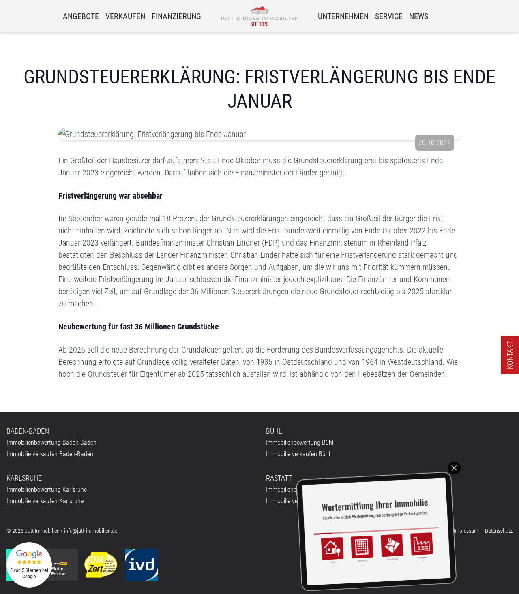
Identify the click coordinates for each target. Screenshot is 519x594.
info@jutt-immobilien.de (90, 531)
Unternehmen (343, 16)
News (418, 16)
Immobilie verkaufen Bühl (298, 454)
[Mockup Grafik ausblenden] (454, 468)
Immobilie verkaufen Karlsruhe (45, 501)
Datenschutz (499, 531)
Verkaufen (125, 16)
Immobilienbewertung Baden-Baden (51, 443)
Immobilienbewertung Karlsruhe (46, 490)
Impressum (466, 531)
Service (389, 16)
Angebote (81, 16)
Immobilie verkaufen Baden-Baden (49, 454)
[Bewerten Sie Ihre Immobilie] (376, 531)
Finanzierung (176, 16)
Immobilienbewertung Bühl (299, 443)
